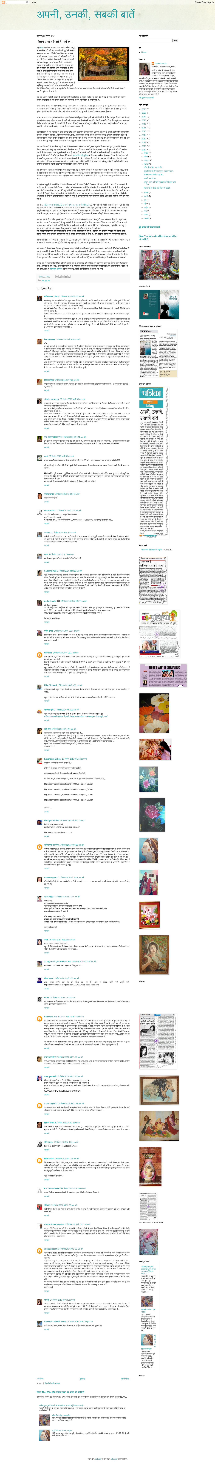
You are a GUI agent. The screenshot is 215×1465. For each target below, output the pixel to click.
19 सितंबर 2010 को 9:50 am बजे (73, 1188)
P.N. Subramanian (52, 1188)
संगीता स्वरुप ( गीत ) (51, 296)
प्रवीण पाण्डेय (49, 494)
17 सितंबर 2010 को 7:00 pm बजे (66, 710)
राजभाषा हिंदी (48, 710)
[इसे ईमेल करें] (57, 276)
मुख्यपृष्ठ (82, 1379)
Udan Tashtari (50, 685)
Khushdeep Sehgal (52, 759)
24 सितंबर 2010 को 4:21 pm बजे (62, 1300)
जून (145, 200)
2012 (144, 142)
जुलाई (146, 196)
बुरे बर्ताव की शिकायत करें (149, 227)
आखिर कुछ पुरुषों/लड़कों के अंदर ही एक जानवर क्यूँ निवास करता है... (62, 1405)
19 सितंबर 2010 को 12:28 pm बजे (64, 1205)
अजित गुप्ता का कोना (51, 845)
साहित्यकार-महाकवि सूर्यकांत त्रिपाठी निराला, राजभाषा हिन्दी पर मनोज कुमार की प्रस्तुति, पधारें (76, 716)
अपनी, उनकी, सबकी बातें (86, 14)
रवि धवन (47, 1205)
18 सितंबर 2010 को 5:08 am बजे (66, 978)
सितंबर (146, 164)
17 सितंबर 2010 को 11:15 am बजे (66, 631)
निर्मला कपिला (49, 380)
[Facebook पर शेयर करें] (66, 276)
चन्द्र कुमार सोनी (50, 1076)
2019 (144, 117)
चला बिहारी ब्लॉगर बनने (52, 437)
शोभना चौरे (48, 653)
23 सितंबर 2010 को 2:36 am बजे (70, 1249)
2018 (144, 120)
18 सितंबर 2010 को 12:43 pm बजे (71, 1103)
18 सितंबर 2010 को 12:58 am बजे (62, 940)
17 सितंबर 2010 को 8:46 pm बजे (74, 759)
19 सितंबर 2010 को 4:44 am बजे (66, 1159)
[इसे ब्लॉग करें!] (60, 276)
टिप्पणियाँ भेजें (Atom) (52, 1383)
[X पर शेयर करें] (63, 276)
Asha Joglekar (50, 1103)
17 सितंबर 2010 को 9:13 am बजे (61, 554)
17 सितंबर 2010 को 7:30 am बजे (72, 399)
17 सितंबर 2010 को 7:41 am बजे (73, 437)
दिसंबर (146, 153)
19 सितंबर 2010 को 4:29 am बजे (66, 1142)
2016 (144, 128)
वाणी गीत (47, 729)
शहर (49, 280)
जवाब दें (46, 331)
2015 (144, 131)
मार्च (145, 211)
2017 (144, 124)
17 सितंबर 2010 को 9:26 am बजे (69, 571)
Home (144, 52)
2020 (144, 113)
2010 (144, 150)
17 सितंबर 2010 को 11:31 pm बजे (67, 897)
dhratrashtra (50, 510)
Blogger (114, 1459)
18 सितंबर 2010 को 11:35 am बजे (70, 1076)
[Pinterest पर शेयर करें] (69, 276)
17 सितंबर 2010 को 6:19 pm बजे (70, 685)
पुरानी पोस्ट (125, 1379)
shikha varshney (51, 399)
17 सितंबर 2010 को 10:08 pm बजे (71, 877)
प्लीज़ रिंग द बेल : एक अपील (61, 1415)
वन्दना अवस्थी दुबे (50, 1057)
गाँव (43, 280)
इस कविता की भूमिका (81, 155)
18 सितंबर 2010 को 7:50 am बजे (62, 997)
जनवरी (146, 218)
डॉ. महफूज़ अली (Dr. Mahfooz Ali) (57, 962)
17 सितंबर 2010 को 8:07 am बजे (67, 494)
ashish (47, 532)
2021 (144, 109)
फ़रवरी (146, 215)
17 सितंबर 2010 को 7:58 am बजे (61, 456)
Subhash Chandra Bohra (55, 1322)
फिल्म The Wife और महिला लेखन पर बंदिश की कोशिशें (60, 1392)
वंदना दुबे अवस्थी (56, 269)
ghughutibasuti (50, 1249)
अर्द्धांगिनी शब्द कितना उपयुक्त (62, 1431)
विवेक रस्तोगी (49, 1159)
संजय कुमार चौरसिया (51, 820)
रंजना (46, 940)
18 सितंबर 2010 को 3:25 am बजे (83, 962)
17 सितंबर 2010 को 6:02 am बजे (71, 296)
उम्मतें (46, 456)
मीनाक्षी (46, 1300)
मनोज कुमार (48, 631)
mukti (46, 997)
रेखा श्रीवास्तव (49, 339)
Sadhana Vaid (50, 571)
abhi (46, 554)
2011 (144, 146)
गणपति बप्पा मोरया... (150, 178)
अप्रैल (146, 207)
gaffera (98, 1459)
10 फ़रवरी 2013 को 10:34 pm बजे (80, 1322)
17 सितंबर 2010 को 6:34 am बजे (68, 339)
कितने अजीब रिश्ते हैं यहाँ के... (154, 175)
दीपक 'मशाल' (49, 978)
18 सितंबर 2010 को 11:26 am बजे (70, 1057)
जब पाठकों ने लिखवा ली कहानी (151, 550)
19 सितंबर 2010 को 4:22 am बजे (67, 1123)
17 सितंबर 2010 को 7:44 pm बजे (63, 729)
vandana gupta (50, 877)
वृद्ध (46, 280)
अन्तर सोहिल (48, 897)
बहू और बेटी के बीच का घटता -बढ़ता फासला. (158, 171)
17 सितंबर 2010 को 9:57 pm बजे (71, 845)
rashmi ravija (50, 601)
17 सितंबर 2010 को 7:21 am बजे (67, 380)
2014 (144, 135)
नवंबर (146, 157)
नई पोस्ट (40, 1379)
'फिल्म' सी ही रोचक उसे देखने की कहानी (157, 188)
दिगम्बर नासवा (49, 1123)
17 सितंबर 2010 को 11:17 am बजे (65, 653)
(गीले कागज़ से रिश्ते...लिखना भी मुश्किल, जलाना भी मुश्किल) (66, 205)
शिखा (41, 47)
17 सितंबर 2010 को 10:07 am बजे (73, 601)
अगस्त (146, 193)
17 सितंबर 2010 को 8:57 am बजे (63, 532)
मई (145, 204)
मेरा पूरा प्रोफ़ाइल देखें (146, 98)
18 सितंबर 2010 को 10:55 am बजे (71, 1017)
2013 (144, 139)
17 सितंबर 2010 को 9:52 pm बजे (72, 820)
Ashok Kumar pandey (54, 1224)
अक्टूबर (147, 160)
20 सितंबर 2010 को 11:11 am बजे (77, 1224)
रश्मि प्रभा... (48, 1142)
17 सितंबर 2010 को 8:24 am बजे (69, 510)
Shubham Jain (50, 1017)
